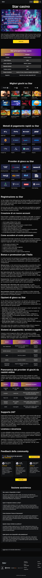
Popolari (5, 87)
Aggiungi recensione (34, 456)
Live (15, 87)
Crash (25, 87)
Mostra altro (21, 479)
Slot (35, 87)
